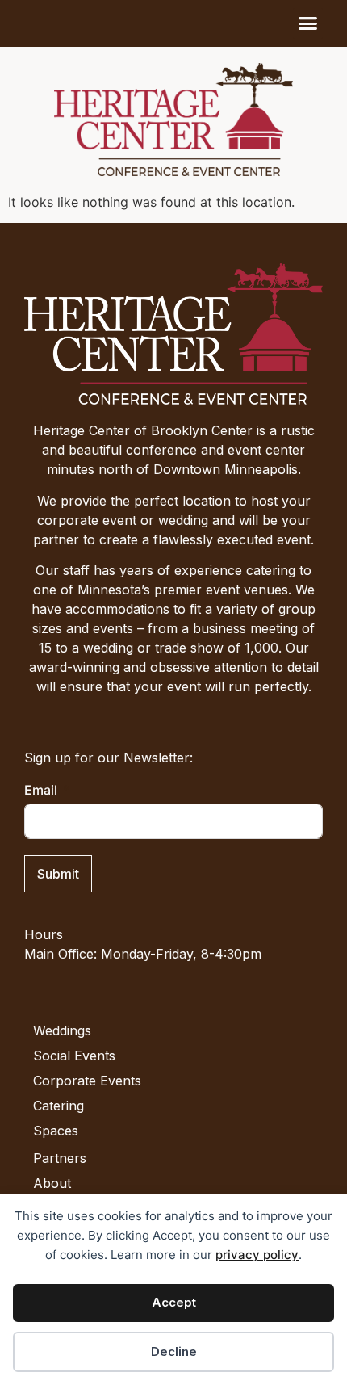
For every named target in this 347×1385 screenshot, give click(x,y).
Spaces (55, 1131)
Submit (58, 874)
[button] (308, 23)
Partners (59, 1158)
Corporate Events (87, 1080)
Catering (58, 1106)
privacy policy (257, 1254)
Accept (174, 1302)
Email (40, 790)
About (52, 1183)
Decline (174, 1351)
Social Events (74, 1055)
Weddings (62, 1030)
